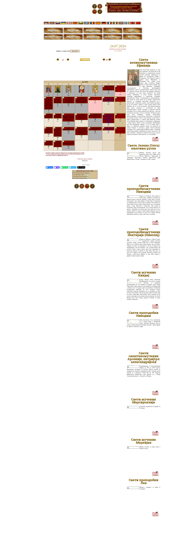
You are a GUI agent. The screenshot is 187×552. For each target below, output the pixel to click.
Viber (58, 167)
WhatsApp (65, 167)
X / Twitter (82, 167)
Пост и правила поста (60, 155)
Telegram (74, 167)
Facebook (50, 167)
